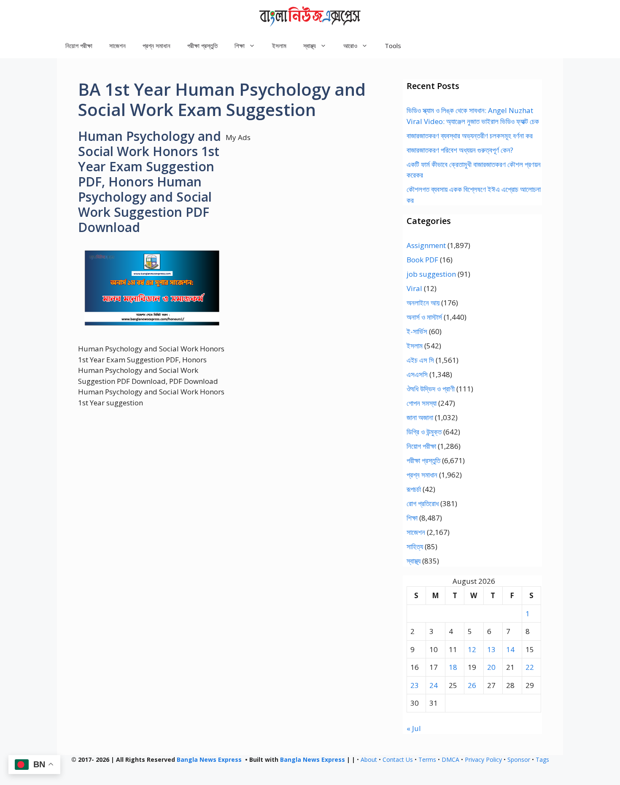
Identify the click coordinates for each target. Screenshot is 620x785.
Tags (542, 759)
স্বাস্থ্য (414, 561)
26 (472, 685)
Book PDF (422, 259)
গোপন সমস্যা (422, 403)
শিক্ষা (412, 518)
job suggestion (431, 274)
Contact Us (398, 759)
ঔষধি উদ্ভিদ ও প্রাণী (431, 389)
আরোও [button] (350, 45)
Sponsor (518, 759)
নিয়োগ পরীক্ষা (78, 45)
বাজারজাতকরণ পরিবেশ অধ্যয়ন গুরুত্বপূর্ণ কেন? (460, 150)
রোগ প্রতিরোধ (423, 503)
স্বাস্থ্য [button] (309, 45)
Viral (414, 288)
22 (530, 667)
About (369, 759)
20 (491, 667)
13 (491, 649)
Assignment (426, 245)
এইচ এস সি (420, 360)
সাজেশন (117, 45)
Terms (427, 759)
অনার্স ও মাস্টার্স (424, 317)
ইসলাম (279, 45)
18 (453, 667)
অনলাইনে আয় (423, 303)
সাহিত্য (415, 546)
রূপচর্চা (414, 489)
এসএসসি (417, 374)
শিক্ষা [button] (240, 45)
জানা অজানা (420, 417)
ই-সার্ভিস (417, 331)
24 (433, 685)
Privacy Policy (483, 759)
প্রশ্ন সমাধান (156, 45)
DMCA (450, 759)
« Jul (414, 728)
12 (472, 649)
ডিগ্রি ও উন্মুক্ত (424, 432)
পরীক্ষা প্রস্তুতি (202, 45)
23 (414, 685)
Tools (393, 45)
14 (510, 649)
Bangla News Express (209, 759)
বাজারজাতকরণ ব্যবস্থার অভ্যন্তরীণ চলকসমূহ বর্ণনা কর (470, 135)
